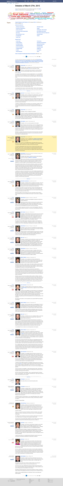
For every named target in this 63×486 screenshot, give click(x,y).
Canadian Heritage (19, 48)
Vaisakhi (38, 28)
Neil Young (18, 32)
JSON (52, 481)
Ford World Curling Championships (22, 31)
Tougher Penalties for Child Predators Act (22, 22)
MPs (25, 1)
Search (30, 481)
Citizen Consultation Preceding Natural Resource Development (25, 53)
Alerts (30, 482)
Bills (28, 1)
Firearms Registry (19, 42)
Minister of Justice (23, 90)
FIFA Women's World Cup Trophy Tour (43, 32)
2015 (13, 3)
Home (7, 3)
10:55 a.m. (13, 382)
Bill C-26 (35, 22)
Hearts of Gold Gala (19, 29)
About (41, 1)
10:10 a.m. (13, 124)
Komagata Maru (18, 35)
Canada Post (39, 48)
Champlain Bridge (40, 47)
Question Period (18, 39)
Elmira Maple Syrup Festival (41, 31)
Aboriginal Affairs (40, 34)
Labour (38, 51)
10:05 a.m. (13, 96)
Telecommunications (19, 45)
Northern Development (20, 47)
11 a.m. (13, 405)
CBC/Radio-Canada (40, 26)
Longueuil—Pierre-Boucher (37, 138)
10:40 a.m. (13, 333)
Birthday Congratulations (20, 26)
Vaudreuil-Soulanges (36, 139)
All (37, 56)
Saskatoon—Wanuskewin (32, 157)
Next (39, 56)
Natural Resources (19, 51)
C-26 (29, 68)
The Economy (39, 41)
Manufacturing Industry (40, 44)
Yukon (23, 333)
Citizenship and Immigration (41, 42)
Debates (31, 1)
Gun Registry (39, 49)
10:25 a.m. (13, 215)
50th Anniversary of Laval (20, 34)
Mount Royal (24, 287)
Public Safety (18, 41)
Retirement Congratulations (20, 28)
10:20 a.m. (13, 184)
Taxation (38, 35)
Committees (36, 1)
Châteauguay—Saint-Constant (42, 29)
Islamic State (18, 37)
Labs (44, 1)
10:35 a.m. (13, 288)
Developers (49, 481)
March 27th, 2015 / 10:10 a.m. (10, 140)
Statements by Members (19, 25)
